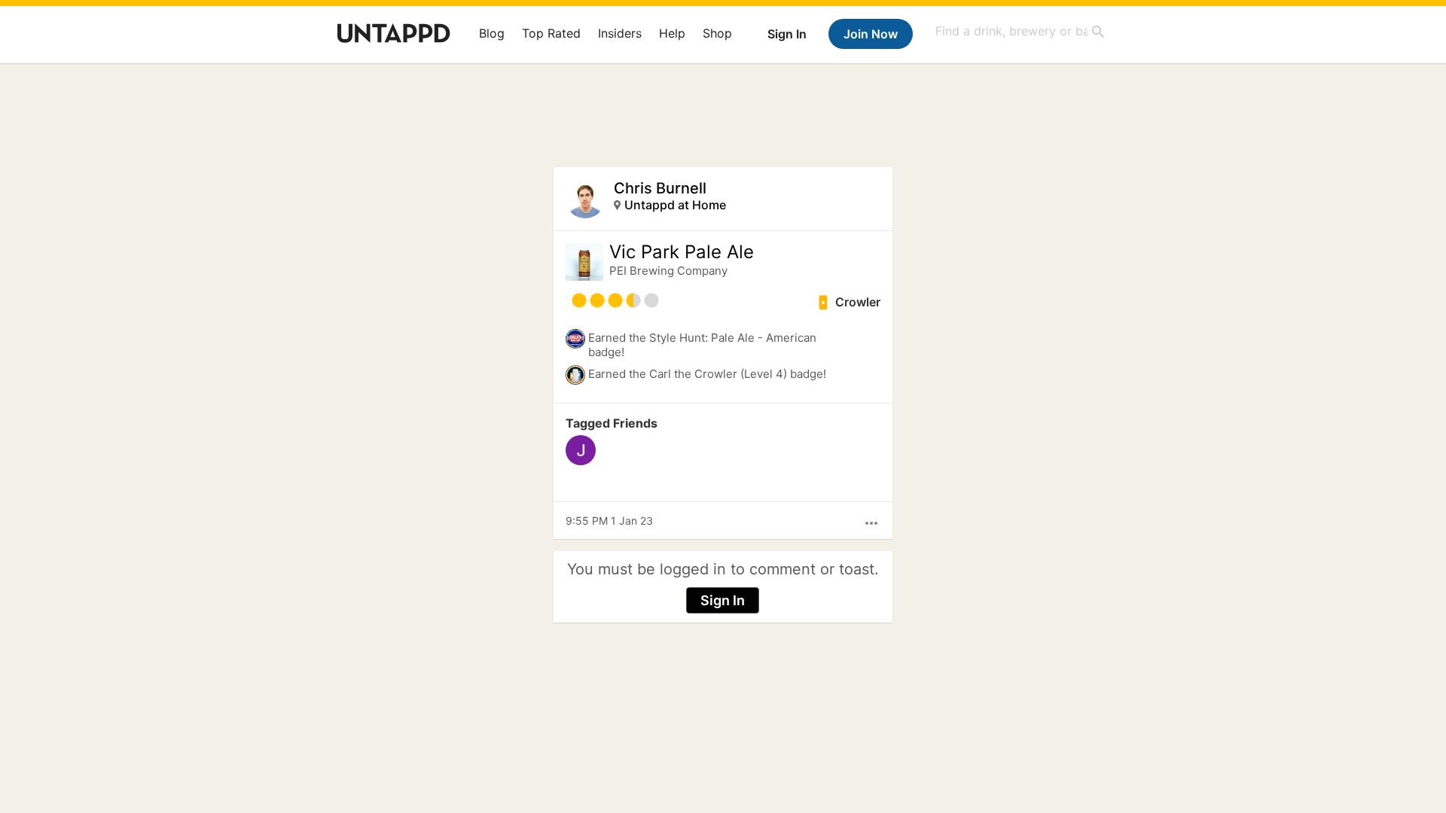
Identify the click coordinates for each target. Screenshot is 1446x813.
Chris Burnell (660, 188)
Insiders (620, 33)
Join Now (871, 33)
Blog (492, 33)
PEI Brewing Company (668, 270)
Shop (717, 33)
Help (672, 33)
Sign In (787, 33)
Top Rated (551, 33)
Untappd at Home (675, 204)
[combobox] (1020, 31)
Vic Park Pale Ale (681, 252)
